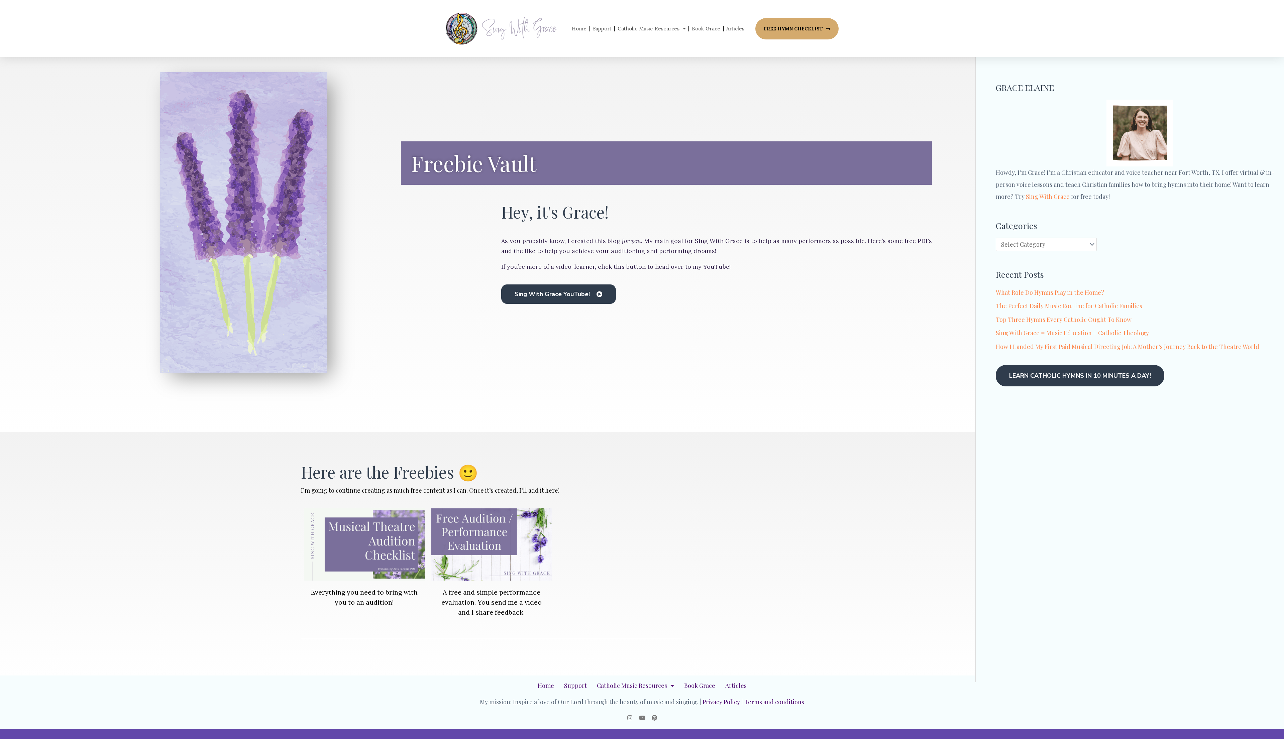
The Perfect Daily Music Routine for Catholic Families (1069, 306)
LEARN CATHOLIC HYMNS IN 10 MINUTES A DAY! (1080, 376)
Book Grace (706, 28)
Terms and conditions (774, 702)
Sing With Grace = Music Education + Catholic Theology (1072, 333)
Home (579, 28)
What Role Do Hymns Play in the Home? (1050, 292)
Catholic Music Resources (648, 28)
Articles (735, 28)
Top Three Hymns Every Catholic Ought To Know (1064, 320)
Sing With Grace (1048, 197)
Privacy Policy (721, 702)
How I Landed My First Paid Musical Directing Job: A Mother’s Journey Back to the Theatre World (1127, 347)
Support (602, 28)
